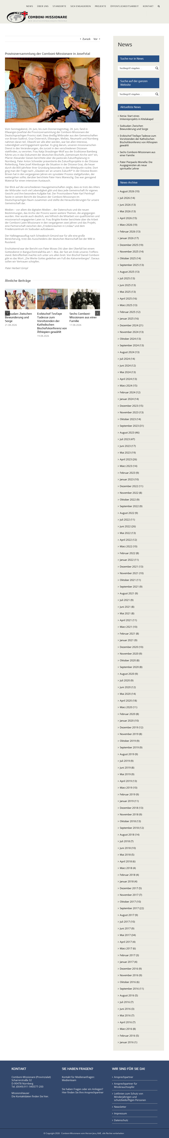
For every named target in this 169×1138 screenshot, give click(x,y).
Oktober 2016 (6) (129, 982)
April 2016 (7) (127, 1022)
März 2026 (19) (128, 224)
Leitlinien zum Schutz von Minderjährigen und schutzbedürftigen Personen (130, 1097)
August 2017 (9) (129, 915)
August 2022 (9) (129, 513)
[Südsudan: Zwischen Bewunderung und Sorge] (84, 290)
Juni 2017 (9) (127, 928)
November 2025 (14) (131, 251)
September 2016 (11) (132, 988)
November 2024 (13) (131, 332)
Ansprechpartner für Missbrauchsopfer (125, 1085)
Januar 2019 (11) (129, 801)
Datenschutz (121, 1120)
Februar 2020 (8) (129, 714)
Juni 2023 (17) (128, 446)
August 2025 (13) (129, 271)
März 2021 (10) (128, 626)
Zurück (86, 39)
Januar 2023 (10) (129, 479)
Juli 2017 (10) (127, 921)
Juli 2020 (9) (126, 680)
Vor (96, 39)
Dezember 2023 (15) (131, 405)
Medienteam (69, 1080)
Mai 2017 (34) (128, 935)
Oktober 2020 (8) (129, 660)
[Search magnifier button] (157, 68)
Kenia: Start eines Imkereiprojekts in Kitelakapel (49, 317)
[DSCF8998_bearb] (52, 90)
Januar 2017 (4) (128, 961)
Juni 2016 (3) (127, 1008)
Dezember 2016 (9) (131, 968)
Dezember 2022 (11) (131, 486)
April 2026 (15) (128, 218)
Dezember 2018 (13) (131, 807)
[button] (159, 5)
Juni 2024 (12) (128, 365)
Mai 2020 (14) (128, 693)
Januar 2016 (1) (128, 1042)
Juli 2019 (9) (126, 760)
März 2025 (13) (128, 305)
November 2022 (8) (131, 492)
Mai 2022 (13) (128, 533)
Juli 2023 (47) (127, 439)
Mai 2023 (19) (128, 452)
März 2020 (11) (128, 707)
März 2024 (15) (128, 385)
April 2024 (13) (128, 379)
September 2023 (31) (132, 425)
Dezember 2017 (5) (131, 888)
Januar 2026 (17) (129, 238)
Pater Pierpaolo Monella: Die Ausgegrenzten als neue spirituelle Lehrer (19, 319)
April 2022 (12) (128, 539)
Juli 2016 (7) (126, 1002)
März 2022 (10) (128, 546)
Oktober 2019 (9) (129, 740)
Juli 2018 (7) (126, 841)
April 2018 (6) (127, 861)
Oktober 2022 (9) (129, 499)
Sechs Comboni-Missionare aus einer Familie (137, 153)
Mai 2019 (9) (127, 774)
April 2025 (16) (128, 298)
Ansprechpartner (93, 1092)
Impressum (120, 1113)
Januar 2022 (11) (129, 559)
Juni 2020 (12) (128, 687)
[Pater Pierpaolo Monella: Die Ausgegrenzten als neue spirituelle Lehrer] (20, 290)
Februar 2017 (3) (129, 955)
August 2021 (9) (129, 593)
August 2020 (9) (129, 673)
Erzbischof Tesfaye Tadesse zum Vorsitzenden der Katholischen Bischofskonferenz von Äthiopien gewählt (138, 140)
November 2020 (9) (131, 653)
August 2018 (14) (129, 834)
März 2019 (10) (128, 787)
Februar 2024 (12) (130, 392)
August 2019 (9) (129, 754)
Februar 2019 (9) (129, 794)
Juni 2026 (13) (128, 204)
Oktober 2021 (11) (130, 580)
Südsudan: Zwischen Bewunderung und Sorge (82, 317)
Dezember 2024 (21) (131, 325)
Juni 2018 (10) (128, 848)
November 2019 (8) (131, 734)
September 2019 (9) (131, 747)
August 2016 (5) (129, 995)
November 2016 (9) (131, 975)
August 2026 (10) (129, 191)
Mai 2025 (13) (128, 291)
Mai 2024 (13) (128, 372)
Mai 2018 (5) (127, 854)
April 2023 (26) (128, 459)
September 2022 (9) (131, 506)
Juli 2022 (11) (127, 519)
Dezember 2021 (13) (131, 566)
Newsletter (120, 1106)
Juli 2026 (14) (127, 198)
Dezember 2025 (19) (131, 245)
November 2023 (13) (131, 412)
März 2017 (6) (128, 948)
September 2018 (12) (132, 827)
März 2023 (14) (128, 466)
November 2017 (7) (131, 894)
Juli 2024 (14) (127, 358)
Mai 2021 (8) (127, 613)
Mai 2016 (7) (127, 1015)
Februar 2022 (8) (129, 553)
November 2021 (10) (131, 573)
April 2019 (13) (128, 781)
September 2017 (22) (132, 908)
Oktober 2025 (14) (130, 258)
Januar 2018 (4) (128, 881)
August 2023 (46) (129, 432)
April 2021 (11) (128, 620)
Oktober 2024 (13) (130, 338)
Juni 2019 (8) (127, 767)
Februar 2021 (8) (129, 633)
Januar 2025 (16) (129, 318)
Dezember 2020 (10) (131, 647)
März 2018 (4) (128, 868)
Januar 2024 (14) (129, 399)
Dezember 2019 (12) (131, 727)
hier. (46, 1096)
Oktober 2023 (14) (130, 419)
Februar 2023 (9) (129, 472)
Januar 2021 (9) (128, 640)
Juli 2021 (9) (126, 600)
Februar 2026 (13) (130, 231)
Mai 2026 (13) (128, 211)
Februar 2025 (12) (130, 312)
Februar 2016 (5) (129, 1035)
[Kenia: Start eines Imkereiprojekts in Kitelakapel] (52, 290)
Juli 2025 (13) (127, 278)
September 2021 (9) (131, 586)
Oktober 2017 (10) (130, 901)
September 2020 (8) (131, 667)
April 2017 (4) (127, 941)
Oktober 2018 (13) (130, 821)
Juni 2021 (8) (127, 606)
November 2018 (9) (131, 814)
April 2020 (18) (128, 700)
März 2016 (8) (128, 1028)
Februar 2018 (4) (129, 874)
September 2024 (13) (132, 345)
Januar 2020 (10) (129, 720)
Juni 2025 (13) (128, 285)
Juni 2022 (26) (128, 526)
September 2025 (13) (132, 265)
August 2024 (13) (129, 352)
